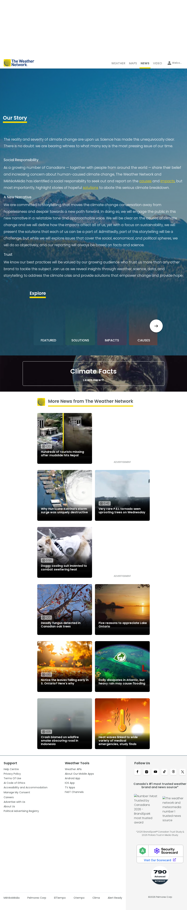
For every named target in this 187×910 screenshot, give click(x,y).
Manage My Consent (17, 792)
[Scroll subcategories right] (156, 325)
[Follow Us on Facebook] (137, 772)
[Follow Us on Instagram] (146, 772)
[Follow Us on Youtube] (155, 772)
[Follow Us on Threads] (173, 772)
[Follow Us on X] (182, 772)
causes (145, 181)
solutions (90, 187)
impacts (168, 181)
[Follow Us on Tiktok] (164, 772)
